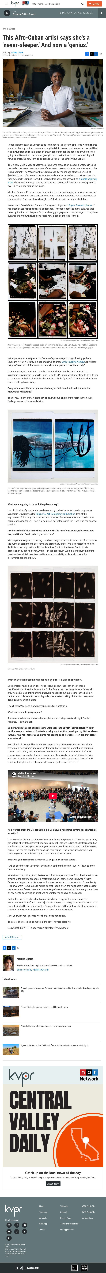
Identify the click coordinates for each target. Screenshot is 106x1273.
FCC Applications (67, 1230)
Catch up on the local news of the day (53, 1173)
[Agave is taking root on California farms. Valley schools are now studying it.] (11, 1049)
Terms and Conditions (69, 1224)
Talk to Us (64, 1206)
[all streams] (102, 13)
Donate (96, 4)
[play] (7, 13)
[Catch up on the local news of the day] (53, 1116)
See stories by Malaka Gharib (33, 969)
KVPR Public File (88, 1212)
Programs (43, 1212)
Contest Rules (87, 1218)
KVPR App (43, 1224)
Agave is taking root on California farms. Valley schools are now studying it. (54, 1045)
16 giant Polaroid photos (79, 205)
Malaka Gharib (17, 52)
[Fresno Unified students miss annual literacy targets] (11, 1011)
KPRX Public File (88, 1206)
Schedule (43, 1218)
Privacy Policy (65, 1218)
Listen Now (53, 1183)
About (41, 1206)
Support (63, 1212)
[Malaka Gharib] (8, 963)
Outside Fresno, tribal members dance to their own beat (46, 1026)
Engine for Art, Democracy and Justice (55, 514)
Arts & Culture (9, 28)
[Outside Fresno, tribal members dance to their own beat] (11, 1030)
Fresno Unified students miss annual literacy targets (44, 1007)
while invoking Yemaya (73, 361)
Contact (42, 1230)
